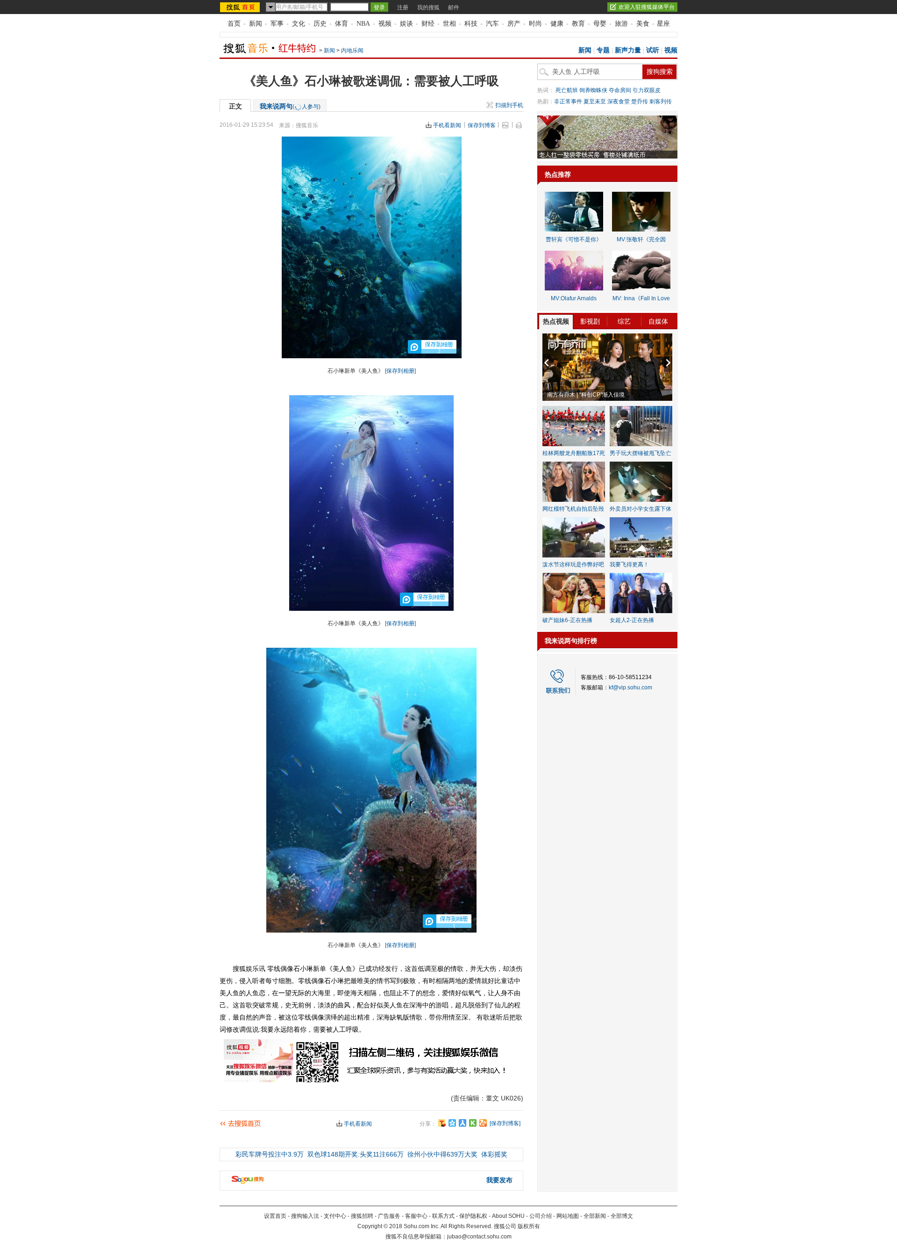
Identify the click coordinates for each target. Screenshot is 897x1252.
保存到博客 (482, 125)
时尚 (535, 23)
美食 (642, 23)
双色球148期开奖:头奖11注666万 (355, 1154)
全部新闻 (595, 1216)
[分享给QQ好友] (452, 1123)
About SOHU (508, 1216)
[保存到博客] (505, 1123)
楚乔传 (639, 101)
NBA (363, 23)
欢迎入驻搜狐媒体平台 (647, 7)
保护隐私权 (473, 1216)
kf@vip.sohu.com (630, 687)
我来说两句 (290, 106)
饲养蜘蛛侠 (593, 90)
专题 (603, 50)
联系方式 (443, 1216)
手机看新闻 (447, 125)
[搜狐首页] (241, 7)
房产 (513, 23)
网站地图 (567, 1216)
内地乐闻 (352, 50)
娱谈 (406, 23)
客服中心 (416, 1216)
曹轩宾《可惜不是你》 (574, 239)
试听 (652, 50)
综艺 (624, 321)
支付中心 (335, 1216)
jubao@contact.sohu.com (479, 1236)
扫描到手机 (509, 105)
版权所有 (529, 1226)
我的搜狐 (428, 7)
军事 (277, 23)
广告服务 (389, 1216)
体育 (341, 23)
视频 (385, 23)
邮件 (453, 7)
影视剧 (590, 321)
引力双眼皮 (647, 90)
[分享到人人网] (462, 1123)
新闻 (255, 23)
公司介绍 (540, 1216)
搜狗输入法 (305, 1216)
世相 (449, 23)
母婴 (599, 23)
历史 (320, 23)
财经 (427, 23)
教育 (578, 23)
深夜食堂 (618, 101)
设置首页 (275, 1216)
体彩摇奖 (494, 1154)
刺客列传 (660, 101)
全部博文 (622, 1216)
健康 (556, 23)
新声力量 (628, 50)
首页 (234, 23)
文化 (298, 23)
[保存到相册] (400, 371)
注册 (402, 7)
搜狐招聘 (362, 1216)
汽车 (492, 23)
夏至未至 (595, 101)
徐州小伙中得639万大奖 (442, 1154)
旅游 (621, 23)
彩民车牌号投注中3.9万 (269, 1154)
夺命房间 (620, 90)
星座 (663, 23)
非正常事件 (568, 101)
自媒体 (658, 321)
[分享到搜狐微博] (442, 1123)
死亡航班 (566, 90)
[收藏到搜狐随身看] (473, 1123)
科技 (470, 23)
